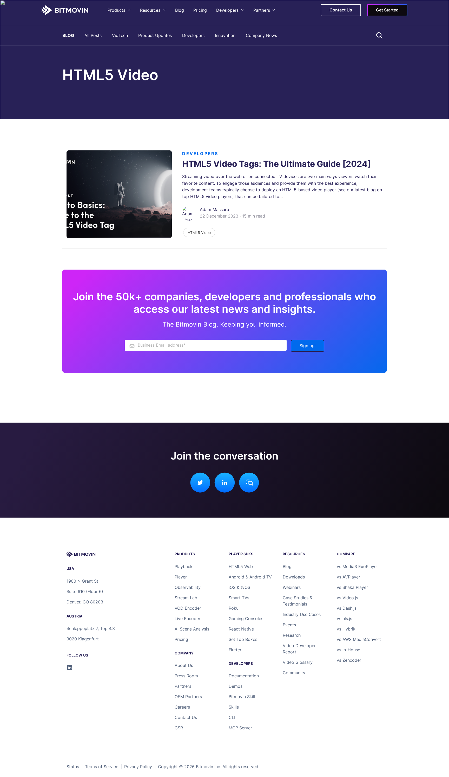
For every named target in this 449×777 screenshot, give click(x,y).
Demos (235, 686)
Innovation (225, 35)
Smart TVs (239, 597)
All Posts (93, 35)
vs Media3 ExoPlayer (357, 566)
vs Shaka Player (352, 587)
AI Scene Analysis (192, 629)
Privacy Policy (138, 766)
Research (292, 635)
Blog (179, 10)
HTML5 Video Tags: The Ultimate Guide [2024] (276, 164)
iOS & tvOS (239, 587)
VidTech (120, 35)
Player (181, 576)
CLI (232, 717)
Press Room (186, 675)
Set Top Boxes (243, 639)
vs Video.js (347, 597)
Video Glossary (298, 662)
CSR (179, 727)
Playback (184, 566)
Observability (188, 587)
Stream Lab (186, 597)
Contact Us (186, 717)
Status (73, 766)
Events (289, 624)
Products (116, 10)
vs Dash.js (346, 608)
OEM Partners (188, 696)
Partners (261, 10)
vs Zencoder (349, 660)
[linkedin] (70, 667)
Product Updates (155, 35)
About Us (184, 665)
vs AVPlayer (348, 576)
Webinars (292, 587)
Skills (234, 707)
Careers (182, 707)
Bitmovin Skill (242, 696)
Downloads (294, 576)
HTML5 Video (199, 232)
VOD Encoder (188, 608)
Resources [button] (150, 10)
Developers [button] (227, 10)
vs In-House (348, 649)
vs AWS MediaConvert (359, 639)
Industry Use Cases (302, 614)
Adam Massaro (214, 209)
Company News (261, 35)
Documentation (244, 675)
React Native (241, 629)
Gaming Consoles (246, 618)
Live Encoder (187, 618)
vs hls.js (344, 618)
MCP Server (240, 727)
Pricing (200, 10)
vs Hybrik (346, 629)
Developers (193, 35)
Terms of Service (101, 766)
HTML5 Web (241, 566)
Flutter (235, 649)
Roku (234, 608)
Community (294, 672)
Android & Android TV (250, 576)
